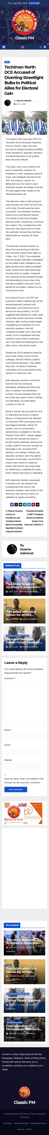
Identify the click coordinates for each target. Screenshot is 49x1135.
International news (14, 636)
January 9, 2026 (17, 947)
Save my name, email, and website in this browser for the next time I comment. (23, 780)
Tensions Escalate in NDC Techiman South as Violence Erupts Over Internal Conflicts (33, 518)
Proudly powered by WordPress (16, 1114)
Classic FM (24, 38)
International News (21, 1123)
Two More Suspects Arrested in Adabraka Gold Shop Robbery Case (24, 587)
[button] (41, 47)
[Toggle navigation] (23, 47)
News (7, 62)
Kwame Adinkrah (24, 101)
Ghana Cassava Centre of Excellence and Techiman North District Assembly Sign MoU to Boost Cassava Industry (14, 521)
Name (8, 730)
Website (8, 760)
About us (21, 1129)
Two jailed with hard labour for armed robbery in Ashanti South (24, 615)
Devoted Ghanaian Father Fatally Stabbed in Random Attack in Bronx (24, 642)
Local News (7, 1123)
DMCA (29, 1129)
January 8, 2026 (17, 1033)
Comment (9, 678)
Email (7, 745)
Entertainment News (38, 1123)
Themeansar (24, 1117)
